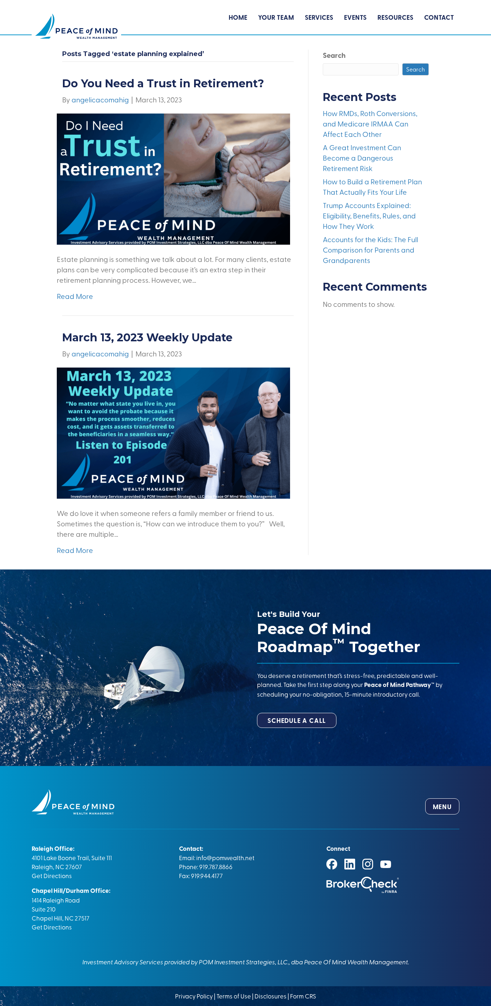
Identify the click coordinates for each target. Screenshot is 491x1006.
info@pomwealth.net (225, 857)
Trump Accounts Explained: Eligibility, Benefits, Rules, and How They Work (369, 215)
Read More (75, 296)
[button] (296, 720)
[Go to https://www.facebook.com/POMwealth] (331, 864)
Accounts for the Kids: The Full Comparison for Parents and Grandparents (370, 249)
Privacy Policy (194, 996)
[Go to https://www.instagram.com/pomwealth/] (367, 864)
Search (334, 55)
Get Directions (52, 875)
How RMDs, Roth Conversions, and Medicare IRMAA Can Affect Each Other (370, 123)
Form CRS (303, 996)
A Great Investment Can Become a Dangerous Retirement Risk (362, 157)
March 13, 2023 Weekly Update (147, 337)
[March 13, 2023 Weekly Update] (173, 432)
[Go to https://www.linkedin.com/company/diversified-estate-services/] (349, 864)
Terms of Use (233, 996)
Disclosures (270, 996)
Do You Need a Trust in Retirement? (163, 83)
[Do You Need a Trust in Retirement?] (173, 178)
